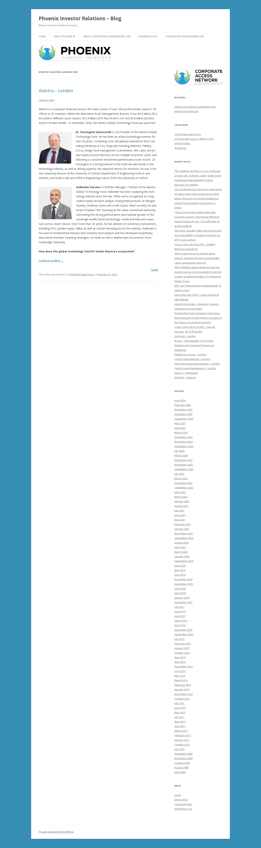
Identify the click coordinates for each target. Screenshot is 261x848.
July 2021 (179, 510)
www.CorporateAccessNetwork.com (195, 106)
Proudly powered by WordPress (56, 831)
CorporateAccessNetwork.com (184, 36)
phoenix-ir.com (148, 36)
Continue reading (51, 260)
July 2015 (179, 639)
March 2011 (181, 731)
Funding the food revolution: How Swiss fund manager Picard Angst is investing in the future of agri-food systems (198, 317)
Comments (183, 804)
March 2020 (181, 552)
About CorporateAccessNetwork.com (106, 36)
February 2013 (182, 685)
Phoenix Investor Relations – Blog (80, 18)
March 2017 (181, 620)
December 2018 (183, 579)
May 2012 (179, 712)
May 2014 (179, 657)
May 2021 (179, 519)
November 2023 (183, 464)
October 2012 (182, 698)
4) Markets (180, 148)
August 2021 (181, 506)
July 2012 (179, 703)
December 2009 (183, 753)
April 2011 (180, 726)
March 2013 (181, 680)
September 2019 (183, 561)
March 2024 (181, 455)
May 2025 (179, 423)
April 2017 (180, 616)
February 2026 (182, 405)
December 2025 (183, 409)
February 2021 (182, 524)
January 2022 (181, 501)
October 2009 (182, 763)
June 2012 (180, 708)
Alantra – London (56, 90)
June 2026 (180, 400)
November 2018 (183, 584)
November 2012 (183, 694)
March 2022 (181, 496)
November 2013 (183, 666)
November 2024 (183, 441)
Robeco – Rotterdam (186, 373)
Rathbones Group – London (190, 354)
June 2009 (180, 772)
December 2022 (183, 483)
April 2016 (180, 625)
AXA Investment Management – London (197, 363)
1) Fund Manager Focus (81, 274)
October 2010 (182, 744)
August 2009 (181, 767)
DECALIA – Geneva (185, 377)
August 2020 (181, 542)
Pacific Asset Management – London (195, 368)
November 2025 (183, 414)
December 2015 (183, 630)
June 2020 (180, 547)
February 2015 (182, 643)
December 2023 (183, 460)
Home (42, 36)
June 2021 (180, 515)
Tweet (154, 270)
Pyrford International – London (192, 359)
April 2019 (180, 574)
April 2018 (180, 593)
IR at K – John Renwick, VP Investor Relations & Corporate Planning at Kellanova (194, 345)
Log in (177, 795)
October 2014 (182, 652)
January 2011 (181, 740)
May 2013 (179, 675)
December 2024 (183, 437)
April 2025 (180, 428)
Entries (181, 799)
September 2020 (183, 538)
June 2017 (180, 611)
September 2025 (183, 418)
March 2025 (181, 432)
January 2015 (181, 648)
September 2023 (183, 469)
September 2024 (183, 446)
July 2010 (179, 749)
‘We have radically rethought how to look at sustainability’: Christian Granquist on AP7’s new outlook (197, 235)
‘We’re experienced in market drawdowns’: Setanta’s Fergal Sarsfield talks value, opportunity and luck (197, 258)
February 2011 (182, 735)
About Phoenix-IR (64, 36)
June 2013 (180, 671)
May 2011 (179, 721)
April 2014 (180, 662)
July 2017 (179, 607)
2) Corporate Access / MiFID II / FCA (194, 139)
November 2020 (183, 533)
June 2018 (180, 588)
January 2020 (181, 556)
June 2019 (180, 565)
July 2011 (179, 717)
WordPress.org (183, 809)
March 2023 (181, 478)
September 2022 (183, 487)
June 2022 (180, 492)
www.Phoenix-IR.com (186, 111)
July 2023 (179, 474)
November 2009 (183, 758)
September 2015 (183, 634)
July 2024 (179, 451)
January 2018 (181, 597)
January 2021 (181, 529)
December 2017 (183, 602)
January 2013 (181, 689)
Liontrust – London (185, 336)
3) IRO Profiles (182, 143)
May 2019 (179, 570)
